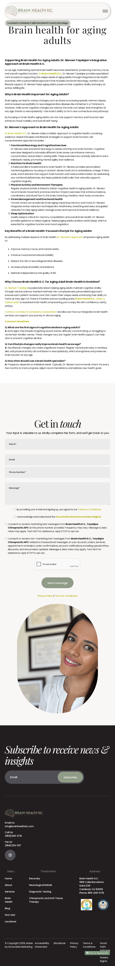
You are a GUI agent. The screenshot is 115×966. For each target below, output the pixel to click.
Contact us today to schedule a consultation (31, 312)
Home (8, 878)
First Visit (10, 915)
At (50, 73)
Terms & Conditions (66, 596)
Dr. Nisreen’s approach (70, 237)
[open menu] (105, 10)
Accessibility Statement (42, 945)
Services (10, 891)
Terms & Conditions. (90, 509)
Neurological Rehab (40, 885)
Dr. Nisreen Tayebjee (16, 288)
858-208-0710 (96, 893)
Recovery (34, 878)
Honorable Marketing (20, 947)
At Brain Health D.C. (16, 133)
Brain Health (8, 900)
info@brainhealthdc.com (19, 824)
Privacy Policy (45, 596)
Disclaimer (60, 943)
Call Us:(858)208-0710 (13, 834)
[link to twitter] (10, 855)
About (8, 885)
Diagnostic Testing (40, 891)
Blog (7, 908)
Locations (10, 921)
